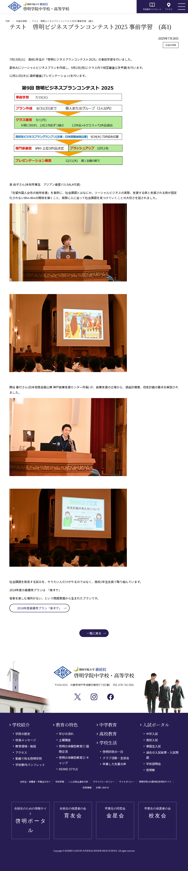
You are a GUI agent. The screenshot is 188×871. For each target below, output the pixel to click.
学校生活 (108, 742)
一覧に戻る (94, 633)
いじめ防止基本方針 (78, 781)
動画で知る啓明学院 (28, 758)
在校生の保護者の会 (73, 813)
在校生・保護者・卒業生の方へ (35, 781)
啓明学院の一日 (113, 751)
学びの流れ (66, 733)
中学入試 (152, 733)
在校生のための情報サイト (30, 820)
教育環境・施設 (25, 746)
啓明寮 (150, 770)
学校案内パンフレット (152, 9)
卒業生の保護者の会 (157, 813)
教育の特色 (67, 724)
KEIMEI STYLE (68, 769)
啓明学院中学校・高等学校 (38, 6)
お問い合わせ (102, 787)
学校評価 (59, 781)
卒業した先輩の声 (114, 764)
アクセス (168, 9)
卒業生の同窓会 (115, 813)
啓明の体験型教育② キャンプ (74, 760)
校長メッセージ (25, 740)
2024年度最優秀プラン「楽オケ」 (39, 608)
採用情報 (87, 787)
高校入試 (152, 740)
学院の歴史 (22, 733)
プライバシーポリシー (104, 781)
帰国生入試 (153, 746)
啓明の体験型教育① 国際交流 (74, 749)
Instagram (94, 697)
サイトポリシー (127, 781)
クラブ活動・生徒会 (116, 758)
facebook (110, 697)
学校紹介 (21, 724)
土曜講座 (65, 740)
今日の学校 (21, 21)
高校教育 (108, 733)
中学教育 (108, 724)
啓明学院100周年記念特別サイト (155, 781)
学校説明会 (153, 764)
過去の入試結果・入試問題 (162, 755)
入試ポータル (156, 724)
